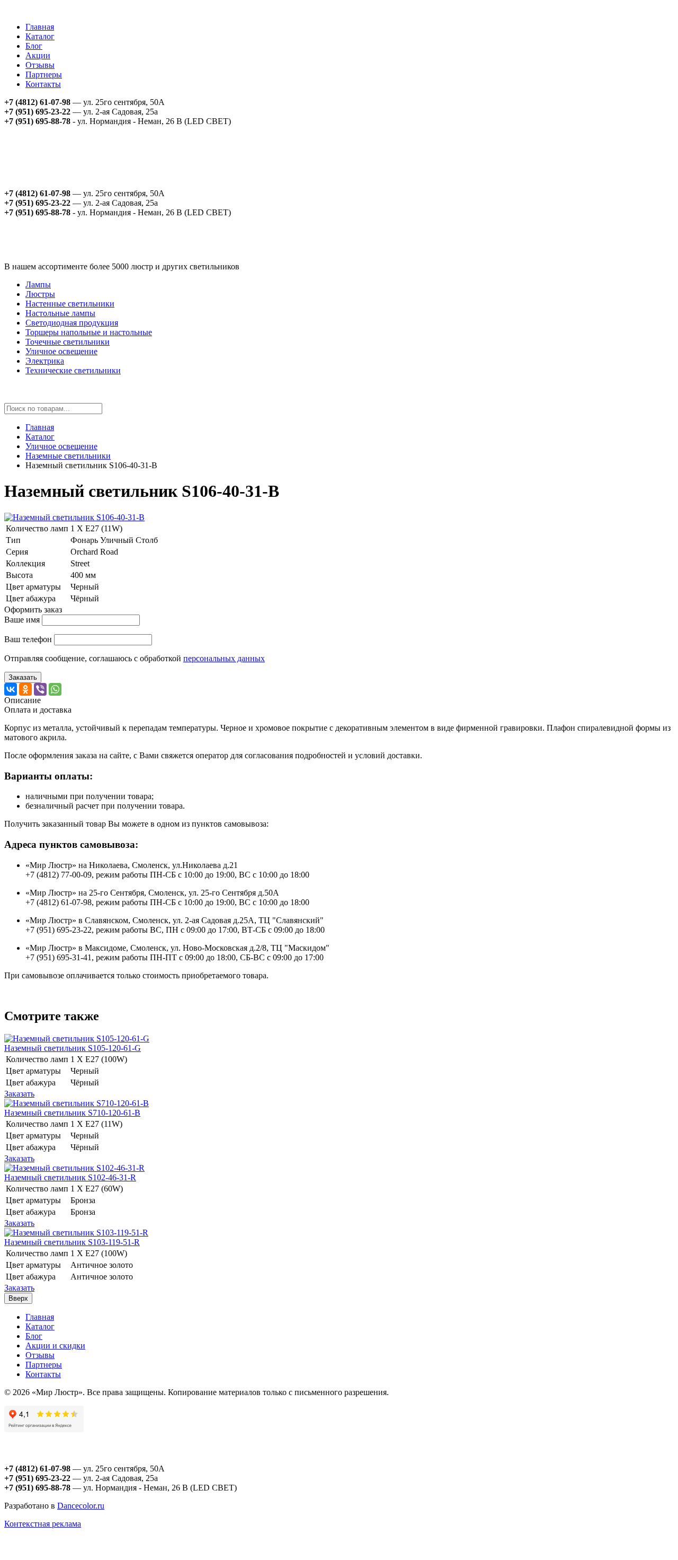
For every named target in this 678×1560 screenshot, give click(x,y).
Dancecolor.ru (80, 1505)
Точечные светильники (67, 341)
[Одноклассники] (25, 689)
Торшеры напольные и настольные (88, 332)
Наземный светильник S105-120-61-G (72, 1048)
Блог (33, 45)
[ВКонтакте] (10, 689)
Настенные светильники (69, 303)
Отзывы (40, 64)
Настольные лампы (60, 313)
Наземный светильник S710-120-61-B (72, 1112)
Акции (37, 55)
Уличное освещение (61, 351)
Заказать (22, 677)
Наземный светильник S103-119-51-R (72, 1242)
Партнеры (43, 74)
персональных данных (224, 658)
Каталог (40, 36)
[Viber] (40, 689)
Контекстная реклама (42, 1523)
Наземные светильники (68, 455)
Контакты (43, 84)
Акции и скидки (55, 1345)
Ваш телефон (28, 639)
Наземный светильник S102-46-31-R (70, 1177)
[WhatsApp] (55, 689)
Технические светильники (73, 370)
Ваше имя (22, 619)
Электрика (44, 360)
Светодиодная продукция (71, 322)
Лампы (38, 284)
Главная (39, 26)
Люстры (40, 294)
